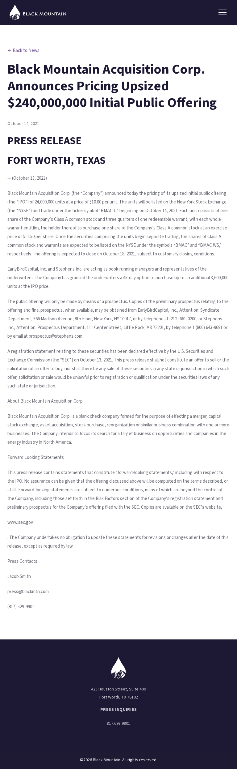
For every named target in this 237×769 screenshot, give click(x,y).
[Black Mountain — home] (38, 12)
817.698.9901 (118, 723)
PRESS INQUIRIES (118, 710)
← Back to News (23, 50)
